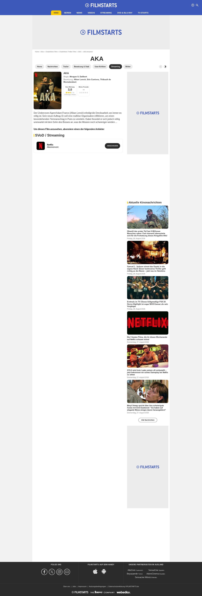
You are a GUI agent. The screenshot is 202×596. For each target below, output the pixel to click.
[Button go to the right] (165, 66)
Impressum (82, 586)
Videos (91, 13)
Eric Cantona (93, 79)
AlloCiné (131, 570)
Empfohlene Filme (52, 52)
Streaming (106, 13)
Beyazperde (132, 573)
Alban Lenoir (80, 79)
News (79, 13)
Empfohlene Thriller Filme (68, 52)
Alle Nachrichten (147, 420)
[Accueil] (101, 5)
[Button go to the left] (160, 66)
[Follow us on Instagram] (59, 572)
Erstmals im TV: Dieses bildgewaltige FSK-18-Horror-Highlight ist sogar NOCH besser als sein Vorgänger (147, 304)
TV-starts (143, 13)
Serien (67, 13)
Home (37, 52)
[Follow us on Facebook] (44, 572)
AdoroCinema (152, 573)
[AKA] (47, 90)
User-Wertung (69, 87)
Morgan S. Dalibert (78, 76)
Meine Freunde (84, 87)
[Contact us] (67, 572)
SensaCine (153, 570)
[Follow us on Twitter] (52, 572)
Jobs (74, 586)
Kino (56, 13)
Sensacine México (143, 577)
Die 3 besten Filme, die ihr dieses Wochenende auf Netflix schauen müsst (147, 338)
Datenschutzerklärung (116, 586)
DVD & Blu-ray (124, 13)
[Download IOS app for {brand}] (97, 571)
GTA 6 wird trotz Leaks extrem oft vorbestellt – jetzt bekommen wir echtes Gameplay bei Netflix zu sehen (147, 372)
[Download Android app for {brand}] (105, 571)
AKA (79, 52)
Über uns (66, 586)
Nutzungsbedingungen (97, 586)
